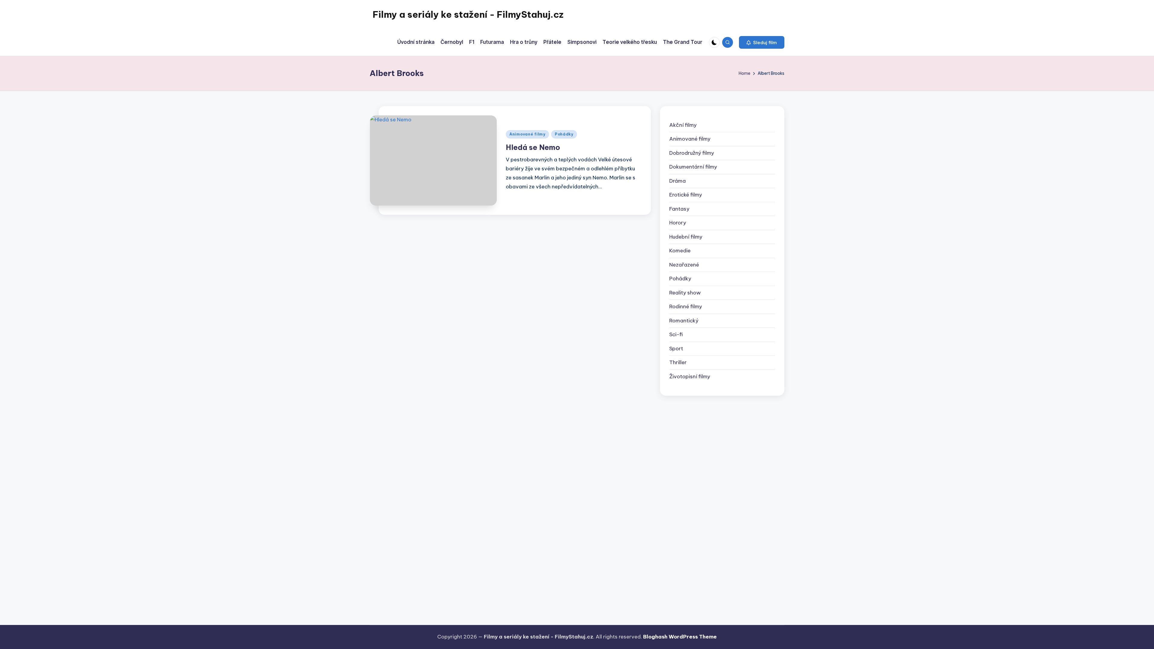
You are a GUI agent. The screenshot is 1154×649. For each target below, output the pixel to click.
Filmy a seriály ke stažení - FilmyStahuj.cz (468, 14)
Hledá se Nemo (533, 147)
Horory (677, 222)
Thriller (678, 362)
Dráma (677, 181)
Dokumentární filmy (693, 166)
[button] (761, 42)
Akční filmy (683, 125)
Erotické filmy (685, 194)
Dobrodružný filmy (691, 153)
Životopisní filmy (689, 376)
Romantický (683, 320)
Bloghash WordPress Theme (680, 636)
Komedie (680, 250)
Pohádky (564, 134)
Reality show (685, 292)
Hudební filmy (685, 236)
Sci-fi (676, 334)
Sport (676, 348)
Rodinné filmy (685, 306)
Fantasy (679, 209)
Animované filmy (527, 134)
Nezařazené (684, 264)
